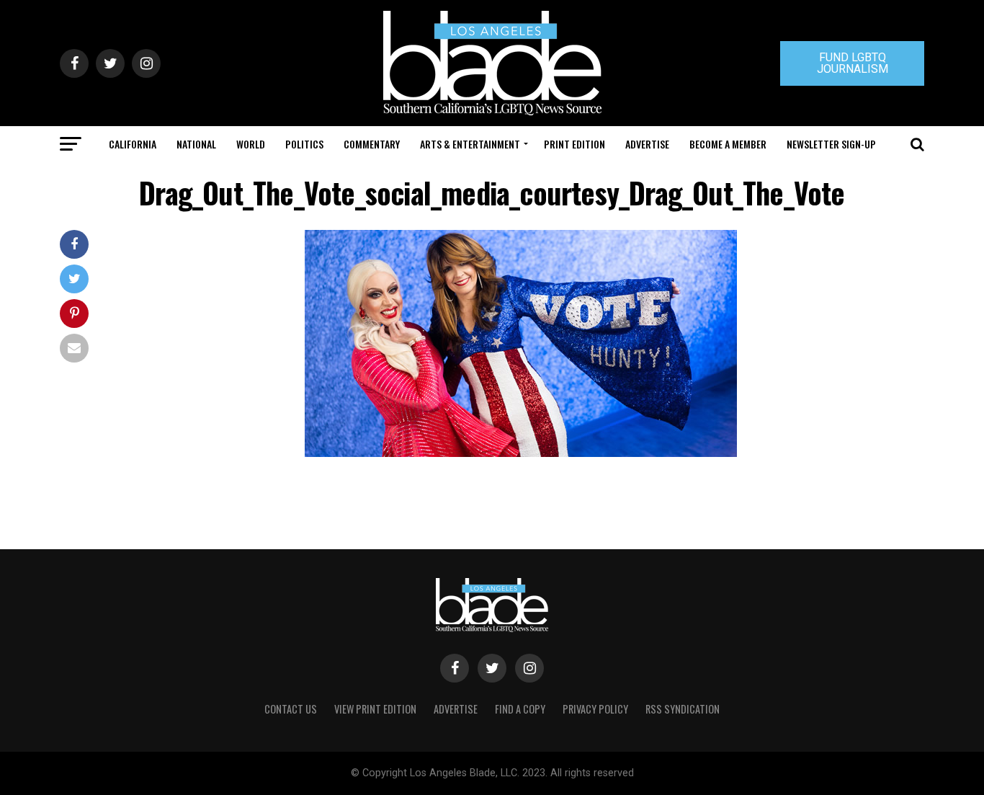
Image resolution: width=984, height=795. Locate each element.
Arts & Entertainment (470, 143)
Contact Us (290, 708)
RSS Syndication (682, 708)
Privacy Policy (595, 708)
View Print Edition (375, 708)
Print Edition (574, 143)
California (132, 143)
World (250, 143)
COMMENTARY (372, 143)
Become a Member (727, 143)
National (196, 143)
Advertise (647, 143)
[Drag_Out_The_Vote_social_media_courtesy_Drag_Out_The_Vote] (521, 453)
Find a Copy (520, 708)
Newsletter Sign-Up (831, 143)
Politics (304, 143)
